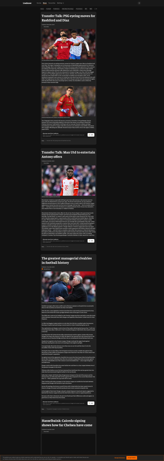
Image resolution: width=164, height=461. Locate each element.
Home (42, 9)
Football (48, 9)
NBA (91, 9)
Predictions (56, 9)
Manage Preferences (120, 457)
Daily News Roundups (67, 9)
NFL (86, 9)
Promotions (79, 9)
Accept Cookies (132, 457)
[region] (82, 458)
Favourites (51, 3)
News (45, 3)
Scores (39, 3)
